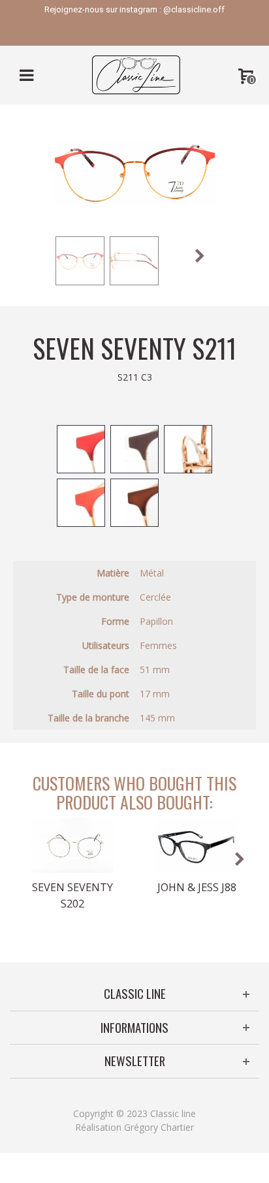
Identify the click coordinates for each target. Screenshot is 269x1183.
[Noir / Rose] (188, 449)
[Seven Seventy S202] (72, 845)
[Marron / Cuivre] (134, 449)
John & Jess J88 (196, 887)
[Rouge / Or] (80, 502)
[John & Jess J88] (197, 845)
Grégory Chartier (159, 1127)
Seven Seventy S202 (72, 895)
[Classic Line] (136, 74)
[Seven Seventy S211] (79, 260)
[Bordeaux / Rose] (80, 449)
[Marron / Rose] (134, 502)
